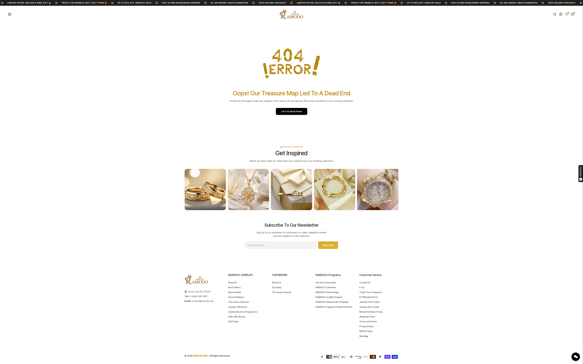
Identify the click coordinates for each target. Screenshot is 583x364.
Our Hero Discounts (326, 282)
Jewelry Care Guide (369, 302)
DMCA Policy (365, 331)
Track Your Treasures (370, 292)
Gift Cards (233, 321)
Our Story (276, 287)
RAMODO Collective (326, 287)
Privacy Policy (366, 326)
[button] (555, 14)
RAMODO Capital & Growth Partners (334, 307)
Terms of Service (368, 321)
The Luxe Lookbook (238, 302)
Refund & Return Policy (371, 311)
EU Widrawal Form (368, 297)
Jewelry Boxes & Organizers (242, 311)
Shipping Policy (367, 316)
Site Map (363, 336)
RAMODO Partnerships (327, 292)
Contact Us (365, 282)
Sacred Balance (236, 297)
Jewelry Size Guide (369, 307)
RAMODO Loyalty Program (329, 297)
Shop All (232, 282)
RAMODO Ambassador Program (332, 302)
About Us (276, 282)
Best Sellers (234, 287)
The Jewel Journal (281, 292)
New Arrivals (234, 292)
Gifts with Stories (236, 316)
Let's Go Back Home (291, 111)
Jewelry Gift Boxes (237, 307)
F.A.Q (362, 287)
